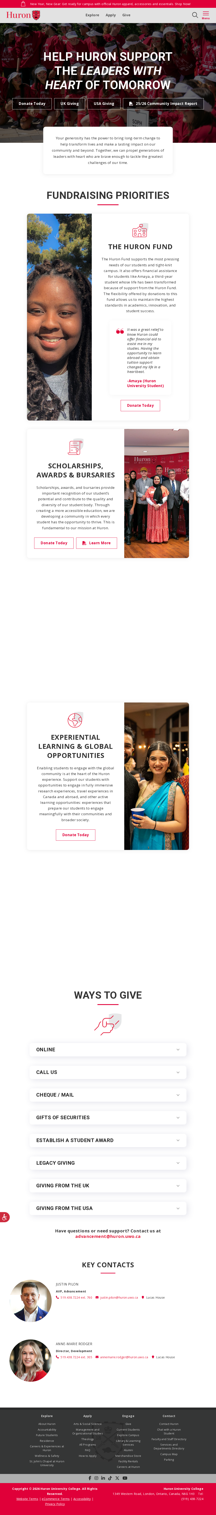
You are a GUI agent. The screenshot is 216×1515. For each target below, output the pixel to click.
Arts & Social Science (88, 1424)
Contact (169, 1416)
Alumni (128, 1450)
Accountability (47, 1429)
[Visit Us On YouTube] (125, 1478)
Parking (169, 1459)
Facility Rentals (128, 1461)
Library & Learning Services (128, 1442)
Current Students (128, 1429)
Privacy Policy (55, 1504)
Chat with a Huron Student (169, 1431)
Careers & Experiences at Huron (47, 1448)
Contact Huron (168, 1424)
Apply (111, 14)
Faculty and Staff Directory (169, 1439)
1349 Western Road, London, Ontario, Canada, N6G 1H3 (154, 1494)
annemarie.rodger (124, 1357)
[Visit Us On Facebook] (90, 1478)
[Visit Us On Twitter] (117, 1478)
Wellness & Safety (47, 1456)
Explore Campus (128, 1435)
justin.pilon (119, 1297)
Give (126, 14)
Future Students (47, 1435)
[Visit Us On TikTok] (110, 1478)
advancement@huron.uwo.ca (108, 1236)
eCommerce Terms (56, 1499)
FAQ (87, 1450)
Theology (87, 1439)
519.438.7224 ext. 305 (76, 1357)
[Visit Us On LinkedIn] (103, 1478)
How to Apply (87, 1456)
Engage (128, 1416)
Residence (47, 1441)
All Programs (87, 1444)
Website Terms (27, 1499)
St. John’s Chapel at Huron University (47, 1463)
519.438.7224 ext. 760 (76, 1297)
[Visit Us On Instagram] (96, 1478)
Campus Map (169, 1454)
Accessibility (82, 1499)
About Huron (47, 1424)
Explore (92, 14)
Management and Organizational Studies (87, 1431)
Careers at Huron (128, 1467)
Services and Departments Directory (169, 1446)
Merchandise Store (128, 1456)
